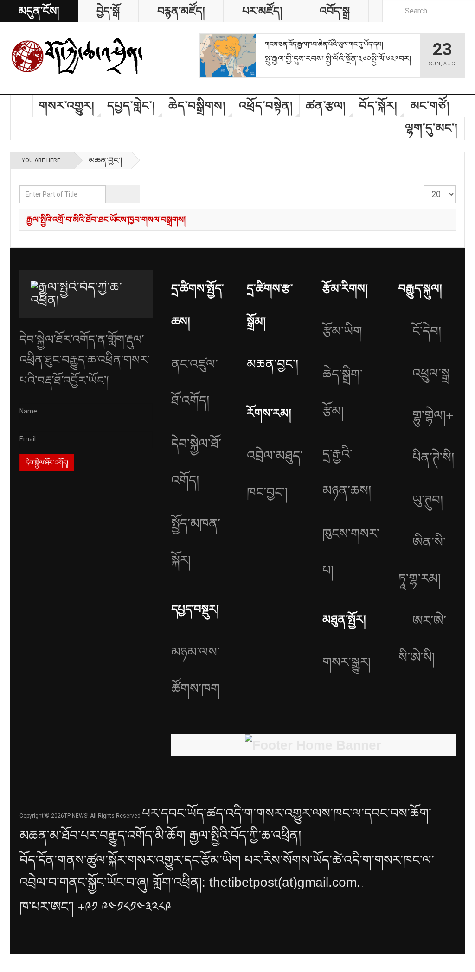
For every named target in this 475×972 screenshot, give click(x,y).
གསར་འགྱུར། (67, 106)
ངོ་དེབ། (426, 331)
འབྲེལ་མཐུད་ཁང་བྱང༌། (275, 474)
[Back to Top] (10, 963)
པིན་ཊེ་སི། (433, 458)
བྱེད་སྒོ (108, 11)
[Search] (114, 194)
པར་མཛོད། (262, 11)
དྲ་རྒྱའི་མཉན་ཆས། (346, 472)
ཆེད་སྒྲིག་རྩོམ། (342, 392)
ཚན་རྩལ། (326, 106)
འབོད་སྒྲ (335, 11)
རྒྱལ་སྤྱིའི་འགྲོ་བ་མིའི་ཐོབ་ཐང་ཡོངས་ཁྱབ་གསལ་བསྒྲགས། (106, 219)
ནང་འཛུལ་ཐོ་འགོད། (194, 382)
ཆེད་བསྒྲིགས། (197, 106)
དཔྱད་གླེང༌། (131, 106)
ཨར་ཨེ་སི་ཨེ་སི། (422, 639)
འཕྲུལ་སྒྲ (431, 373)
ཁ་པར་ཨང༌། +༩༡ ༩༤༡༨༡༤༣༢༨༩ (97, 907)
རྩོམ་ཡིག (342, 331)
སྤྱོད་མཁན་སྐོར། (195, 541)
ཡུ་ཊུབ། (427, 500)
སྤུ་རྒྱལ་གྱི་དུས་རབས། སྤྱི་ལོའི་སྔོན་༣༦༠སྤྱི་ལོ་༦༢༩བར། (338, 58)
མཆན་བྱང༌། (105, 160)
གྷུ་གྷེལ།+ (432, 415)
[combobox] (428, 11)
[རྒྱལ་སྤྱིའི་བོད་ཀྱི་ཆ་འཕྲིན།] (77, 55)
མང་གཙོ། (430, 106)
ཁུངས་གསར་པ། (350, 552)
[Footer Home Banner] (313, 745)
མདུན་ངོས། (39, 11)
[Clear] (131, 194)
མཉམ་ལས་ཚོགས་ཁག (195, 670)
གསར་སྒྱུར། (346, 662)
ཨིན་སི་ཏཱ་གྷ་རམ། (422, 560)
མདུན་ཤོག (22, 106)
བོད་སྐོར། (378, 106)
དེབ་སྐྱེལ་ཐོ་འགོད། (196, 462)
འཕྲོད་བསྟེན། (266, 106)
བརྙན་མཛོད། (181, 11)
